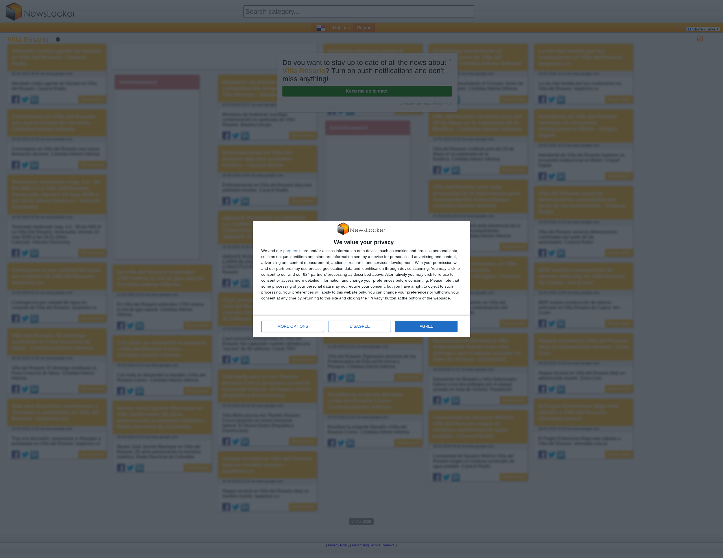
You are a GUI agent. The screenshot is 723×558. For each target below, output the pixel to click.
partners (290, 251)
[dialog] (361, 279)
